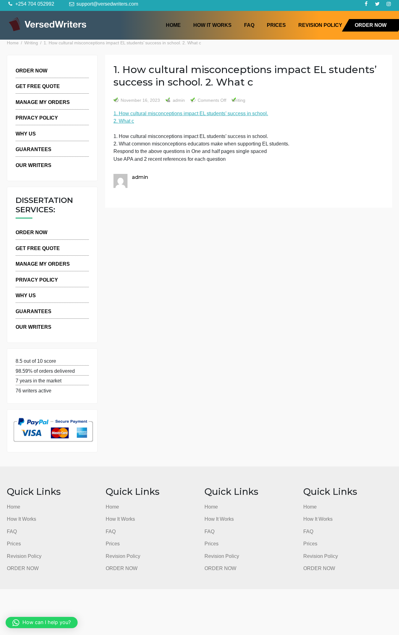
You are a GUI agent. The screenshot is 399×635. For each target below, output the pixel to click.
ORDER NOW (371, 25)
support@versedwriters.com (106, 4)
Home (173, 25)
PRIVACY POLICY (37, 118)
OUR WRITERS (33, 165)
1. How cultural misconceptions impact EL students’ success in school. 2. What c (190, 117)
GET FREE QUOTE (38, 86)
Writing (238, 100)
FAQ (249, 25)
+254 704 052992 (34, 4)
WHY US (26, 133)
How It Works (212, 25)
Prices (276, 25)
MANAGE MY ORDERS (43, 102)
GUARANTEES (33, 149)
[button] (42, 622)
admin (178, 100)
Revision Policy (320, 25)
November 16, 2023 (140, 100)
